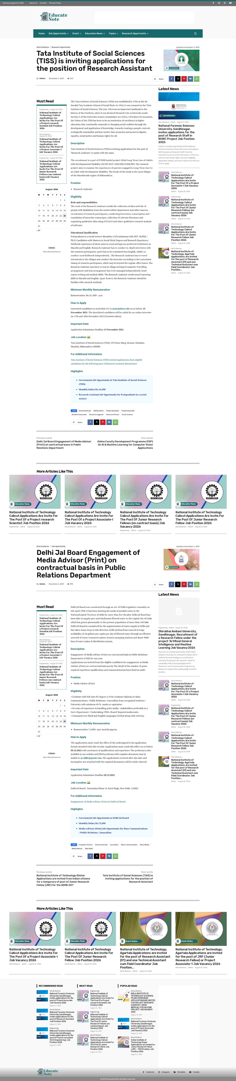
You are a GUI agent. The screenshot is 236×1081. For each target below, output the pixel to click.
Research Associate (79, 414)
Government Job (85, 411)
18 (43, 215)
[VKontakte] (174, 1072)
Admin (42, 78)
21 (57, 215)
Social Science (127, 414)
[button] (195, 33)
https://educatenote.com (51, 252)
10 (39, 210)
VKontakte (181, 1072)
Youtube (196, 1072)
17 (39, 215)
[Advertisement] (144, 18)
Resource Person (112, 414)
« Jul (38, 230)
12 (48, 210)
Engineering (43, 109)
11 (43, 210)
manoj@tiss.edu (120, 308)
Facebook (150, 1072)
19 (48, 215)
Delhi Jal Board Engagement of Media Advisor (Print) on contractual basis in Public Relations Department (64, 444)
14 (57, 210)
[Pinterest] (184, 79)
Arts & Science (43, 47)
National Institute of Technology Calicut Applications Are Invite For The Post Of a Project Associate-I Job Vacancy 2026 (51, 145)
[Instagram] (219, 3)
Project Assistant (112, 411)
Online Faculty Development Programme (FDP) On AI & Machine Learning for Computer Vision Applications (125, 444)
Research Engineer (96, 414)
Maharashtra (99, 411)
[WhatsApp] (196, 79)
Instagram (166, 1072)
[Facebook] (213, 3)
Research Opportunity (61, 47)
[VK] (190, 79)
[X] (225, 3)
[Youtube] (230, 3)
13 (53, 210)
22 (61, 215)
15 (61, 210)
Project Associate (128, 411)
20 (53, 215)
